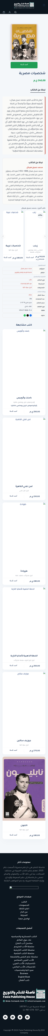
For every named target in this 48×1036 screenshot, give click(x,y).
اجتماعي (40, 250)
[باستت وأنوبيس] (24, 361)
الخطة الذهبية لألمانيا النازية (24, 656)
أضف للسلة (24, 65)
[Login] (10, 12)
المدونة (24, 915)
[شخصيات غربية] (13, 226)
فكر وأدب (37, 252)
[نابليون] (24, 789)
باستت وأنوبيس (24, 398)
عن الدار (24, 912)
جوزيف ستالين (24, 740)
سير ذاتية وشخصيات (26, 283)
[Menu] (44, 5)
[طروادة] (24, 534)
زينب (35, 246)
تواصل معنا (24, 918)
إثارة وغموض (32, 405)
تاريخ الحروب (28, 660)
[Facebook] (5, 1017)
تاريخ (16, 250)
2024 (30, 294)
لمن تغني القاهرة (24, 486)
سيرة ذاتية (11, 250)
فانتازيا (15, 402)
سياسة (22, 660)
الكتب (24, 902)
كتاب (30, 279)
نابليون (24, 825)
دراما (35, 250)
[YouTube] (27, 1017)
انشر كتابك (24, 908)
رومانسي (30, 250)
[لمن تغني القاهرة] (24, 450)
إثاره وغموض (31, 402)
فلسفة (32, 252)
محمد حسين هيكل (34, 167)
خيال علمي (22, 490)
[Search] (15, 12)
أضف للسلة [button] (30, 258)
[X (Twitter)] (12, 1017)
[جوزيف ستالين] (24, 704)
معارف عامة (19, 575)
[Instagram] (20, 1017)
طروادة (24, 571)
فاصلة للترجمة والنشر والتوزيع (23, 272)
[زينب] (35, 226)
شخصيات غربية (13, 246)
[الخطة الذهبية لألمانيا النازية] (24, 619)
